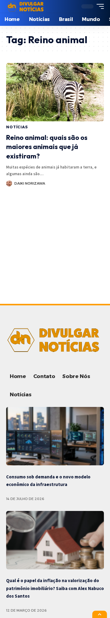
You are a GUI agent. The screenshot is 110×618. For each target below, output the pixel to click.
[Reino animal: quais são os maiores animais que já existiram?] (55, 92)
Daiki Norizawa (29, 183)
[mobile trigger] (99, 6)
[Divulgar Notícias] (26, 6)
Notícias (17, 127)
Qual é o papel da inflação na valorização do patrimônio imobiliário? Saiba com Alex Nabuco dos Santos (55, 588)
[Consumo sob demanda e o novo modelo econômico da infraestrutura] (55, 436)
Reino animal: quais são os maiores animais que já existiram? (46, 147)
